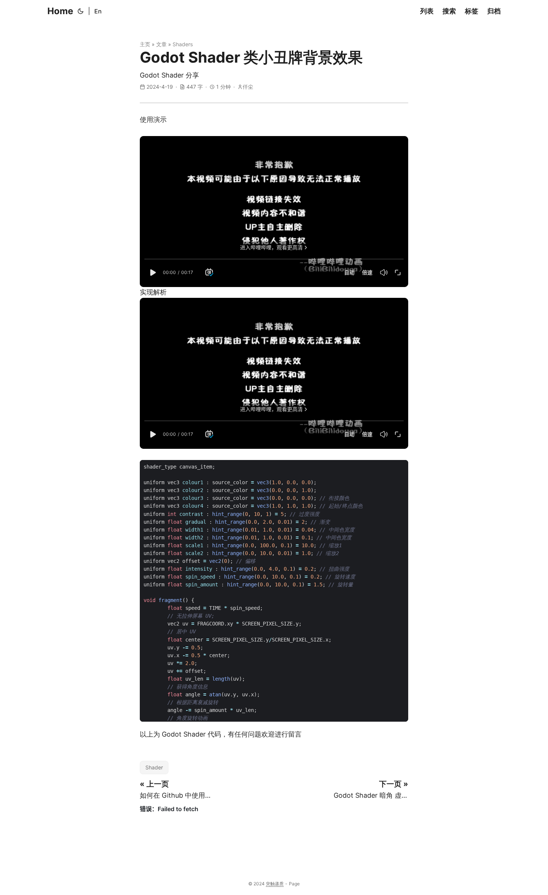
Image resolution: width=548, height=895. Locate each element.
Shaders (183, 44)
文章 (161, 44)
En (98, 11)
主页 (145, 44)
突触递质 (275, 883)
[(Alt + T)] (80, 11)
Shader (154, 767)
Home (60, 11)
